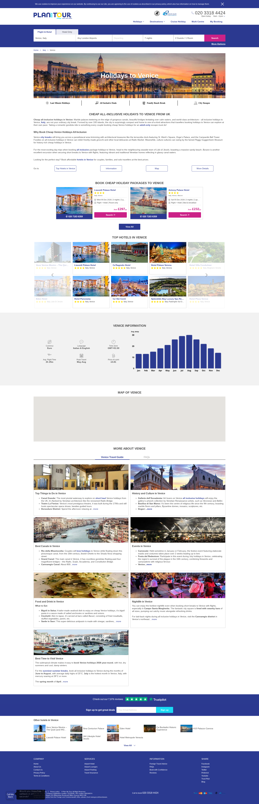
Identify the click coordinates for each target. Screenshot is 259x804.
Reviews (153, 773)
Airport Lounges (90, 767)
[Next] (206, 275)
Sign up (165, 710)
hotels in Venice (85, 159)
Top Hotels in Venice (65, 168)
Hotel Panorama (82, 299)
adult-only (145, 125)
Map (157, 168)
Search (214, 38)
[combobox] (55, 38)
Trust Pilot (205, 779)
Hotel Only (67, 32)
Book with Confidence (158, 770)
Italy (43, 122)
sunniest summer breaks (55, 671)
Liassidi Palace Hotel (105, 190)
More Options (218, 44)
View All (130, 227)
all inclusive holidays (193, 498)
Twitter (204, 770)
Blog (203, 782)
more (95, 509)
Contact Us (38, 770)
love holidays (83, 551)
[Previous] (53, 275)
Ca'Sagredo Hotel (121, 265)
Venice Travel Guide (112, 457)
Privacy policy (55, 791)
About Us (37, 767)
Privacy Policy (39, 773)
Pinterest (205, 773)
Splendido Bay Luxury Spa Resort (168, 299)
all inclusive (83, 150)
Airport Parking (90, 770)
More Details (203, 168)
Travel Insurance (91, 773)
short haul (100, 498)
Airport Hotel (89, 764)
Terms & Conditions (41, 776)
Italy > (46, 50)
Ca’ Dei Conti (119, 299)
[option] (91, 275)
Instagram (205, 767)
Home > (38, 50)
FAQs (147, 457)
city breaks (46, 137)
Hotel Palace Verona (161, 265)
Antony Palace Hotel (178, 190)
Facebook (205, 764)
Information (111, 168)
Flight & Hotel (45, 32)
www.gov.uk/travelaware (99, 797)
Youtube (204, 776)
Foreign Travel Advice (158, 764)
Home (36, 764)
